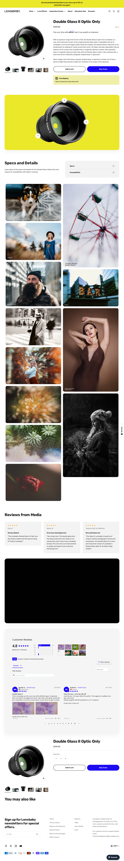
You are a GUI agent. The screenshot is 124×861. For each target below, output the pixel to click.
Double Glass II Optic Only (19, 716)
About (70, 11)
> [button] (78, 723)
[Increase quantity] (65, 758)
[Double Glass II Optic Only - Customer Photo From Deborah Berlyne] (75, 647)
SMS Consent (54, 837)
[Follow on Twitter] (11, 846)
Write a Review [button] (105, 662)
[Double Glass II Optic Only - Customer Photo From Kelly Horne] (75, 653)
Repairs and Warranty (57, 826)
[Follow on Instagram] (16, 846)
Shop (31, 11)
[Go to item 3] (23, 69)
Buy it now (103, 69)
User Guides (79, 826)
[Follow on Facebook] (6, 846)
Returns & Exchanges (57, 833)
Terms (52, 819)
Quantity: (56, 754)
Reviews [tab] (16, 665)
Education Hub (80, 11)
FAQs (76, 823)
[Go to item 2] (15, 71)
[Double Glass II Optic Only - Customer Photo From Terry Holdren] (82, 647)
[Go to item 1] (8, 69)
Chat (76, 830)
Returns (77, 819)
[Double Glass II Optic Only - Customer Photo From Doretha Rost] (61, 653)
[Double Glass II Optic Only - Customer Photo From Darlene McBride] (82, 653)
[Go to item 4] (31, 70)
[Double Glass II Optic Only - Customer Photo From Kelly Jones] (68, 653)
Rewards (91, 11)
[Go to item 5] (39, 70)
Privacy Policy (55, 823)
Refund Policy (55, 830)
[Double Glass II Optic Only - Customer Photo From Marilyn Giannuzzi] (61, 647)
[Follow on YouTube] (20, 846)
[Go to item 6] (46, 70)
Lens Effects (42, 11)
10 (75, 723)
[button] (56, 718)
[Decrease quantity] (56, 758)
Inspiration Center (56, 11)
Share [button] (16, 718)
